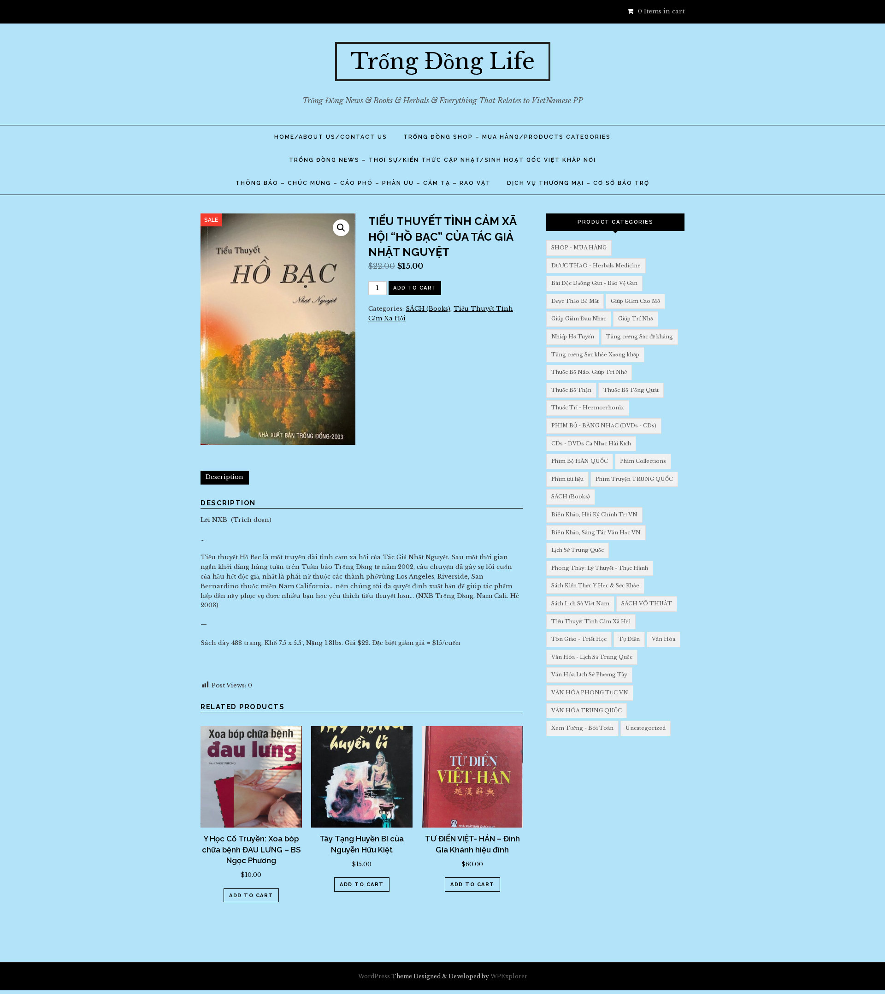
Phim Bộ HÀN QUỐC (579, 461)
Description (224, 477)
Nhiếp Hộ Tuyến (572, 336)
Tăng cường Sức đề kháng (639, 336)
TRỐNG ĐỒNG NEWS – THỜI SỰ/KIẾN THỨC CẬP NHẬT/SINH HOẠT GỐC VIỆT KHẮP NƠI (442, 160)
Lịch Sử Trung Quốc (577, 550)
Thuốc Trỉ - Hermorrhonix (587, 407)
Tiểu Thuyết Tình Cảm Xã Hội (591, 621)
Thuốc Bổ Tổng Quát (631, 390)
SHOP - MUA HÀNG (579, 247)
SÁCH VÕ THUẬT (646, 603)
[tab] (225, 478)
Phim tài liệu (567, 479)
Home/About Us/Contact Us (330, 137)
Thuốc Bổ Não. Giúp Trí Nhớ (589, 372)
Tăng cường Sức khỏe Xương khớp (595, 354)
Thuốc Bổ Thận (571, 390)
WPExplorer (508, 976)
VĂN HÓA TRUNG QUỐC (586, 710)
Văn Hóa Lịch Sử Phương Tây (589, 674)
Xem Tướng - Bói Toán (582, 728)
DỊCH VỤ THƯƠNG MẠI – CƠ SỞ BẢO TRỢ (578, 183)
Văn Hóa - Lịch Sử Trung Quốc (591, 657)
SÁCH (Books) (428, 309)
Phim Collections (643, 461)
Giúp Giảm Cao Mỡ (635, 301)
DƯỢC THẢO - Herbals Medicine (596, 265)
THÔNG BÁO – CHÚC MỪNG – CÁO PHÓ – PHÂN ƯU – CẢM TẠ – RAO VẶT (363, 183)
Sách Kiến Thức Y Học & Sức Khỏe (595, 585)
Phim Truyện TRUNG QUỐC (634, 479)
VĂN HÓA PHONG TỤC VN (589, 692)
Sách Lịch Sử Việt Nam (580, 603)
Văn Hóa (663, 639)
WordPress (374, 976)
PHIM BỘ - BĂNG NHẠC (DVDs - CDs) (603, 425)
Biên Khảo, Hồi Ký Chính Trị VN (594, 514)
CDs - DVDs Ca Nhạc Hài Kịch (591, 443)
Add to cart (415, 288)
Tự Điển (629, 639)
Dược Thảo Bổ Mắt (575, 301)
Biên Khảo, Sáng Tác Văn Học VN (596, 532)
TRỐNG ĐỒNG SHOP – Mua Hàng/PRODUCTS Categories (507, 137)
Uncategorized (645, 728)
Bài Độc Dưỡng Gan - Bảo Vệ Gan (594, 283)
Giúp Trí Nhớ (635, 318)
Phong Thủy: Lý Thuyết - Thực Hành (599, 568)
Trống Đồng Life (443, 61)
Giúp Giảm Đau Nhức (578, 318)
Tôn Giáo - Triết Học (579, 639)
